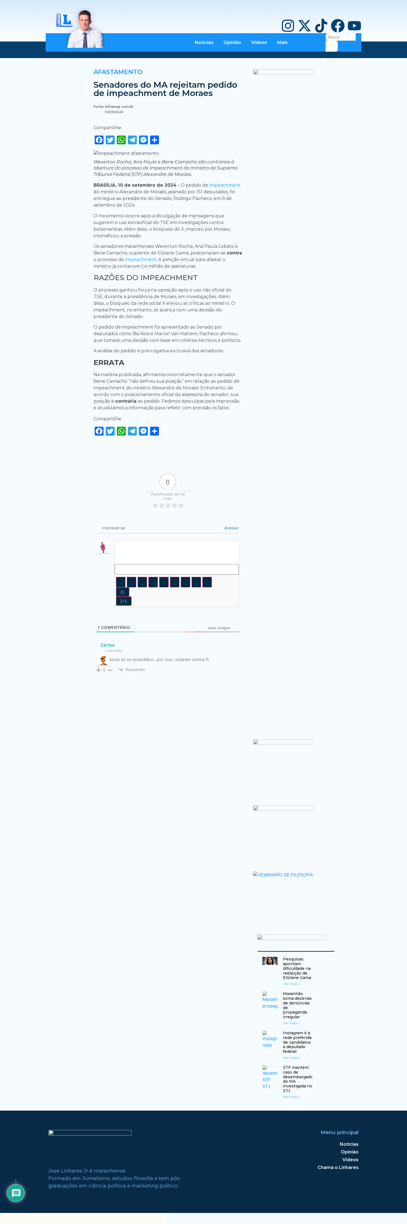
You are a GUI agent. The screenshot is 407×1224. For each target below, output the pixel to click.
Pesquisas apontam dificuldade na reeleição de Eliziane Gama (297, 968)
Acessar (231, 527)
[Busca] (332, 46)
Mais (282, 42)
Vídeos (259, 42)
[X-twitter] (304, 26)
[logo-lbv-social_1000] (283, 73)
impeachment (225, 185)
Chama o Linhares (338, 1167)
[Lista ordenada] (164, 582)
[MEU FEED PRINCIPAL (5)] (283, 809)
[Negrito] (120, 582)
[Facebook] (338, 26)
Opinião (232, 42)
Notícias (204, 42)
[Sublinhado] (142, 582)
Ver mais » (291, 984)
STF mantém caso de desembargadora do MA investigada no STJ (299, 1079)
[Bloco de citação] (185, 582)
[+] (124, 601)
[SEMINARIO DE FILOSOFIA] (283, 874)
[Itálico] (131, 582)
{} (123, 592)
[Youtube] (354, 26)
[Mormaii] (283, 743)
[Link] (207, 582)
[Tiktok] (321, 26)
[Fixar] (153, 582)
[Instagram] (288, 26)
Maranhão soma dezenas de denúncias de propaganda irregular (297, 1005)
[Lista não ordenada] (174, 582)
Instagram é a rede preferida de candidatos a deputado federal (297, 1042)
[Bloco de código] (196, 582)
